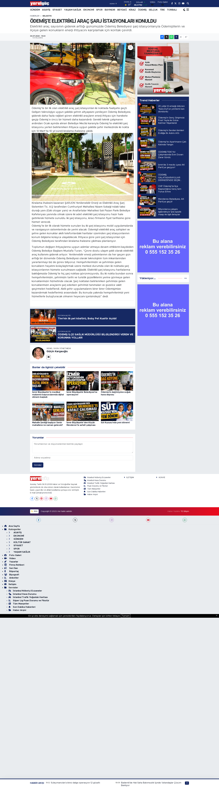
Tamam (126, 616)
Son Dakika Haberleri (96, 492)
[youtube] (148, 520)
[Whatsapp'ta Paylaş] (171, 37)
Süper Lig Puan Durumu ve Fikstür (31, 600)
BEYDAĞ (122, 10)
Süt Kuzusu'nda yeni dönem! (115, 423)
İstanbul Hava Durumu (96, 480)
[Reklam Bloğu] (163, 68)
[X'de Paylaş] (166, 37)
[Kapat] (217, 615)
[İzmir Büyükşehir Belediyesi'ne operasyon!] (83, 381)
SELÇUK (153, 10)
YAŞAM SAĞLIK (72, 10)
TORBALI (172, 10)
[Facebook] (32, 499)
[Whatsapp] (55, 499)
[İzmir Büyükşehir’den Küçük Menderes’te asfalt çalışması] (83, 411)
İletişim (12, 584)
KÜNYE (162, 477)
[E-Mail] (49, 357)
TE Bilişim (185, 511)
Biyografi (14, 575)
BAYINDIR (110, 10)
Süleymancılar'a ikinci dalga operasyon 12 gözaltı (75, 783)
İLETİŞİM (130, 477)
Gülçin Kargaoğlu (57, 351)
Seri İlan (13, 568)
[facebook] (38, 520)
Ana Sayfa (14, 526)
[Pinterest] (41, 499)
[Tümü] (185, 278)
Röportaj (14, 571)
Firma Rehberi (16, 565)
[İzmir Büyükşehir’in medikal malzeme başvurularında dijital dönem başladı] (48, 381)
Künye (12, 581)
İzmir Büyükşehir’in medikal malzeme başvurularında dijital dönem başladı (48, 394)
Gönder (38, 465)
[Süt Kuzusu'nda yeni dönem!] (117, 411)
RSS (35, 511)
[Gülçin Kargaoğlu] (38, 353)
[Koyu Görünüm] (184, 10)
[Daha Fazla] (176, 37)
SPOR (99, 10)
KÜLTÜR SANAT (22, 542)
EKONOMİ (88, 10)
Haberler (34, 16)
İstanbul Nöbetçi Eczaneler (99, 477)
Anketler (14, 578)
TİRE (162, 10)
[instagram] (111, 520)
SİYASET (57, 10)
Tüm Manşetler (93, 489)
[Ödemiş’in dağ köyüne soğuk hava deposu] (117, 381)
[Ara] (188, 3)
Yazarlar (13, 562)
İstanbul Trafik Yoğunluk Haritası (101, 483)
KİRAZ (132, 10)
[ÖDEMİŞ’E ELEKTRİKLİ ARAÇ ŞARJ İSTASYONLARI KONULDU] (82, 74)
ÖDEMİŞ (142, 10)
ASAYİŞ (46, 10)
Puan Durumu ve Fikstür (97, 486)
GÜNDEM (35, 10)
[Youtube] (51, 499)
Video (12, 558)
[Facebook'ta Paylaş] (162, 37)
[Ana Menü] (187, 10)
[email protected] (44, 493)
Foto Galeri (15, 555)
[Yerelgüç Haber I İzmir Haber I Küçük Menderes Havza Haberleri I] (39, 4)
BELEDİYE (47, 16)
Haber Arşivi (92, 494)
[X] (37, 499)
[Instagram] (46, 499)
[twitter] (75, 520)
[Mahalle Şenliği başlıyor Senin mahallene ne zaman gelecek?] (48, 411)
